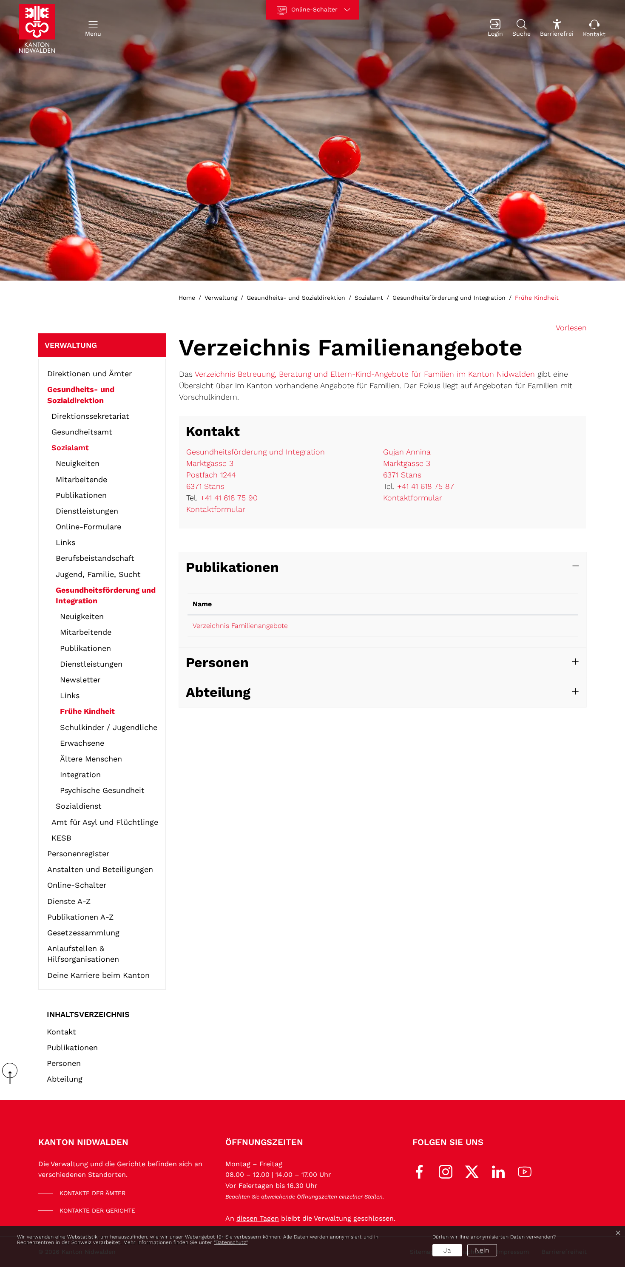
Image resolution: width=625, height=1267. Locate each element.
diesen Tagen (257, 1218)
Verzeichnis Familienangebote (240, 626)
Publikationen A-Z (80, 916)
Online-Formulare (88, 526)
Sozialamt (70, 447)
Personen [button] (217, 662)
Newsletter (80, 679)
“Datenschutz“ (230, 1242)
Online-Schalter (76, 885)
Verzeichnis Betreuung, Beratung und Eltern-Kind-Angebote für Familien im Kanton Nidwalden (365, 373)
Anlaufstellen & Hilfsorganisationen (83, 953)
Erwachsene (82, 743)
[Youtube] (524, 1170)
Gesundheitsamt (81, 431)
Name (202, 604)
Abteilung (64, 1078)
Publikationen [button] (232, 567)
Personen (64, 1063)
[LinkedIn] (498, 1170)
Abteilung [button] (218, 692)
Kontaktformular (215, 509)
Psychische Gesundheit (102, 790)
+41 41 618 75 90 (229, 497)
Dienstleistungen (87, 510)
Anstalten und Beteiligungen (100, 869)
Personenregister (78, 853)
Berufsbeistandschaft (95, 558)
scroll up (12, 1073)
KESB (61, 837)
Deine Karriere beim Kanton (98, 975)
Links (65, 542)
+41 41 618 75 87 (425, 486)
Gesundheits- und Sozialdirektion (80, 394)
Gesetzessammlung (83, 932)
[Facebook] (419, 1170)
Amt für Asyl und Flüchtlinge (104, 822)
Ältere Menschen (91, 758)
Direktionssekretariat (90, 416)
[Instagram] (445, 1170)
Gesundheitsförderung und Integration (106, 595)
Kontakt (61, 1031)
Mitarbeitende (81, 479)
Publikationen (81, 495)
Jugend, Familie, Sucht (98, 574)
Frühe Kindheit (87, 713)
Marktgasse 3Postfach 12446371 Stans (211, 475)
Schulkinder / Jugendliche (108, 727)
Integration (80, 774)
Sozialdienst (79, 805)
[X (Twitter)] (472, 1170)
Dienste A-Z (69, 901)
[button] (93, 28)
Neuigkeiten (77, 463)
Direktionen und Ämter (89, 373)
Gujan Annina (407, 451)
